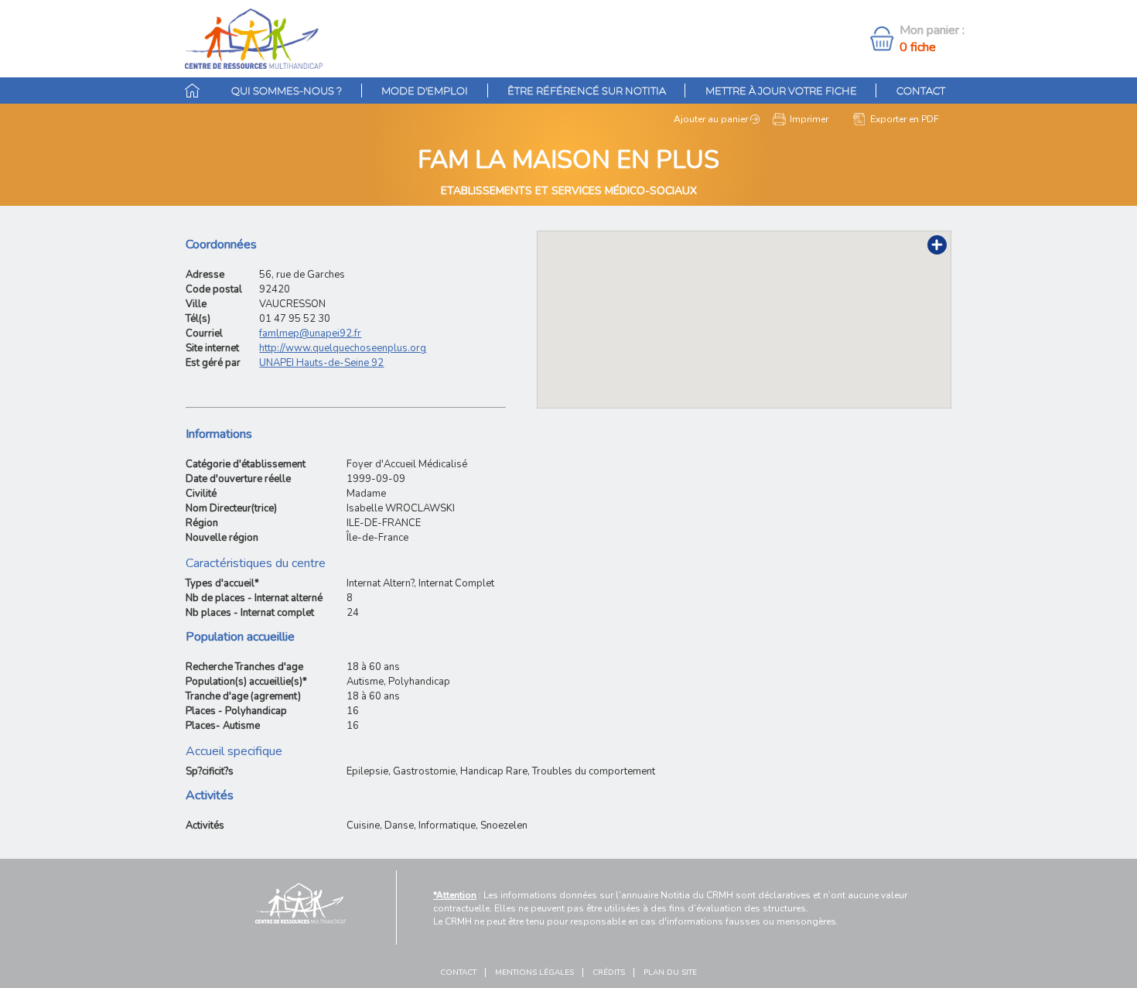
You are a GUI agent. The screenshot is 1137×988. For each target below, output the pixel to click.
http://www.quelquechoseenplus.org (342, 348)
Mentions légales (534, 972)
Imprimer (809, 119)
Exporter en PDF (904, 119)
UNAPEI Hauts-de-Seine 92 (321, 363)
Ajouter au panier (711, 119)
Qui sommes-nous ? (286, 90)
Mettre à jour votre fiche (781, 90)
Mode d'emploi (424, 90)
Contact (920, 90)
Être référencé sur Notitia (586, 90)
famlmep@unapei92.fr (310, 333)
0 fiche (918, 47)
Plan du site (670, 972)
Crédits (608, 972)
